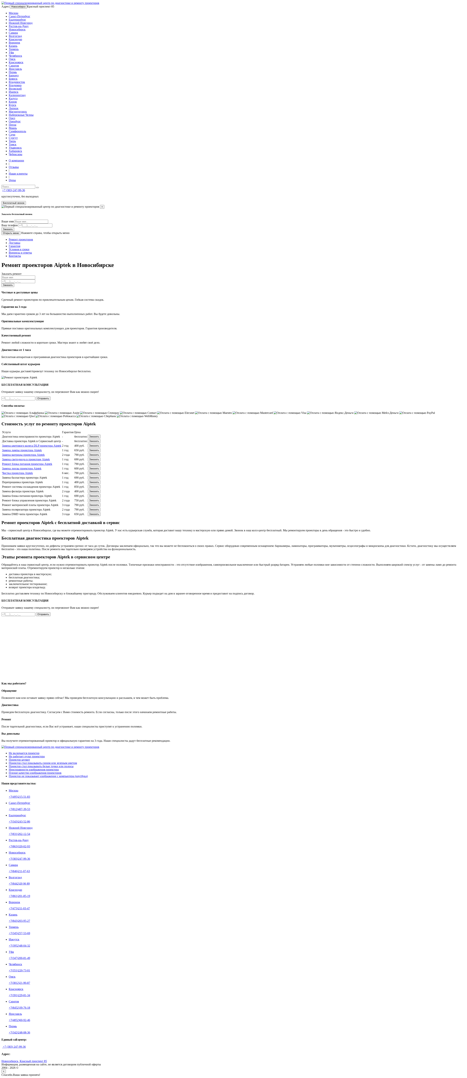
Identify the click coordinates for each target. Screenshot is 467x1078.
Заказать (8, 229)
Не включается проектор (24, 753)
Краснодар (15, 39)
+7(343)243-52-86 (19, 821)
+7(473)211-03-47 (19, 908)
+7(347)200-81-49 (19, 958)
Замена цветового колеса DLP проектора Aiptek (31, 445)
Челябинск (15, 55)
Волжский (15, 88)
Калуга (13, 98)
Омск (12, 59)
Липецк (13, 108)
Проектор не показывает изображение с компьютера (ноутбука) (48, 776)
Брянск (13, 78)
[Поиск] (37, 187)
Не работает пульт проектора (27, 756)
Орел (12, 118)
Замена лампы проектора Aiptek (22, 450)
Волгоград (15, 36)
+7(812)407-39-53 (19, 809)
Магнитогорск (18, 111)
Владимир (15, 85)
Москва (13, 13)
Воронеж (14, 42)
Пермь (13, 72)
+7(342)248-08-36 (19, 1032)
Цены (12, 180)
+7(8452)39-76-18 (19, 1007)
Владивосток (17, 82)
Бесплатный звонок (13, 203)
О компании (16, 160)
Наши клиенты (18, 173)
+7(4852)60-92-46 (19, 1020)
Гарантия (14, 246)
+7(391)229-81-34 (19, 995)
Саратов (14, 65)
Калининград (17, 95)
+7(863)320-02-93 (19, 846)
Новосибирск (18, 6)
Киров (13, 101)
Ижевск (13, 91)
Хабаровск (15, 151)
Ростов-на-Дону (19, 26)
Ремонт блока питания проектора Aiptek (27, 463)
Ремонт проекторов (21, 239)
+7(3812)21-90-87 (19, 982)
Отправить (43, 398)
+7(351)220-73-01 (19, 970)
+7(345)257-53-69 (19, 933)
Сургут (13, 137)
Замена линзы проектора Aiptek (21, 468)
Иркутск (14, 939)
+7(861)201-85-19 (19, 896)
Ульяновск (15, 147)
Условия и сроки (19, 249)
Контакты (15, 255)
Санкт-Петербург (19, 16)
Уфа (11, 52)
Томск (12, 144)
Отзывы (14, 167)
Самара (13, 32)
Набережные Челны (21, 114)
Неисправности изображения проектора (34, 769)
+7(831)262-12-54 (19, 834)
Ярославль (15, 68)
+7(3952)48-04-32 (19, 945)
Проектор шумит (19, 759)
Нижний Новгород (20, 22)
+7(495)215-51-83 (19, 796)
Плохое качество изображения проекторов (35, 772)
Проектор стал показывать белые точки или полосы (41, 766)
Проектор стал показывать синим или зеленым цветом (43, 763)
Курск (12, 105)
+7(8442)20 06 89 (19, 883)
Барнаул (14, 75)
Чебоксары (15, 154)
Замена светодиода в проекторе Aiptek (26, 459)
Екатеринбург (17, 19)
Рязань (13, 128)
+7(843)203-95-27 (19, 920)
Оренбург (15, 121)
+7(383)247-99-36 (19, 858)
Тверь (12, 141)
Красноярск (16, 62)
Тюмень (14, 49)
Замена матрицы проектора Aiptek (23, 454)
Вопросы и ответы (20, 252)
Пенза (12, 124)
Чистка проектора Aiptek (17, 473)
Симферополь (17, 131)
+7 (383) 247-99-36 (13, 190)
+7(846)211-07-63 (19, 871)
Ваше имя (7, 221)
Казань (13, 45)
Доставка (14, 242)
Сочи (12, 134)
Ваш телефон (9, 225)
